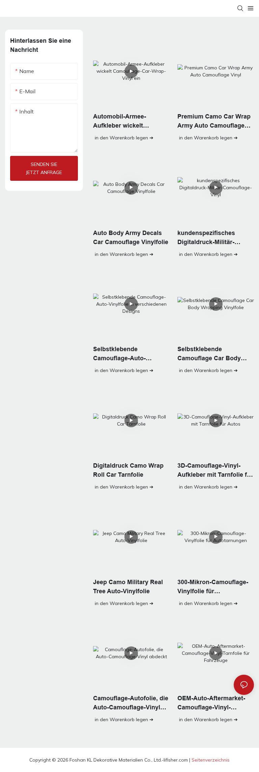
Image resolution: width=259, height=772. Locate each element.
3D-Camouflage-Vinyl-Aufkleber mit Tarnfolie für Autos (215, 470)
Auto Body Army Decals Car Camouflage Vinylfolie (130, 237)
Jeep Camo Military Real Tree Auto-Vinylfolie (128, 587)
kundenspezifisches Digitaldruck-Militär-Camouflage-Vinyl (206, 238)
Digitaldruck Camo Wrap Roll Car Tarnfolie (128, 470)
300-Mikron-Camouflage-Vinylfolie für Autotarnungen (212, 587)
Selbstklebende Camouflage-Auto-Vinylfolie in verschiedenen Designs (127, 354)
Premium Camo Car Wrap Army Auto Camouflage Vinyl (214, 121)
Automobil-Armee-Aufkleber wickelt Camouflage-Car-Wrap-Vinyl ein (126, 121)
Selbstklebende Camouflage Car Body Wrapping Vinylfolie (209, 354)
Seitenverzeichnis (211, 760)
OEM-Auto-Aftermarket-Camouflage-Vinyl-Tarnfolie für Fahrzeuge (211, 703)
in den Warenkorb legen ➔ (124, 138)
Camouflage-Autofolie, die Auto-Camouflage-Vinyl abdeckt (130, 703)
